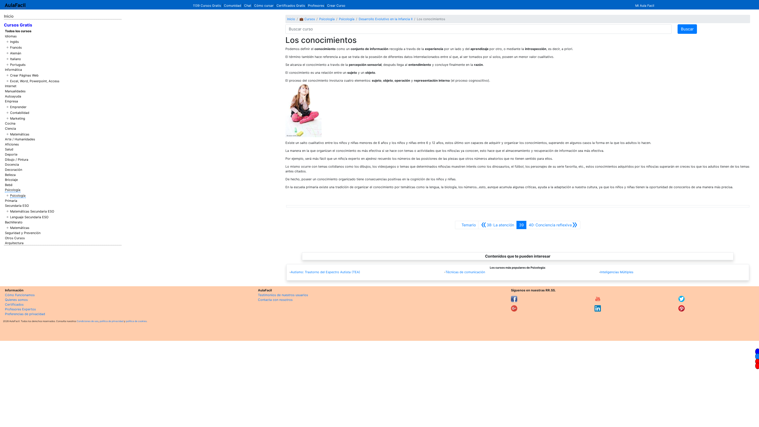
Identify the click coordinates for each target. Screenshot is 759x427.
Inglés (14, 42)
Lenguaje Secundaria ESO (29, 217)
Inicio (8, 16)
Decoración (13, 170)
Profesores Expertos (20, 309)
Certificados (14, 304)
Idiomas (11, 36)
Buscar (687, 29)
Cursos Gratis (18, 25)
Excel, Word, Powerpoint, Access (34, 81)
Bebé (8, 185)
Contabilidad (19, 113)
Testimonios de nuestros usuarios (283, 295)
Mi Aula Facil (644, 6)
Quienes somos (16, 300)
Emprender (18, 107)
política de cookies (136, 321)
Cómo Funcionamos (20, 295)
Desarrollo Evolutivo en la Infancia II (386, 19)
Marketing (17, 118)
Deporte (11, 154)
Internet (10, 86)
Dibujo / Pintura (16, 160)
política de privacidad (111, 321)
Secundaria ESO (17, 206)
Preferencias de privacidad (25, 314)
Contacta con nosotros (275, 300)
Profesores (316, 6)
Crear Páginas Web (24, 75)
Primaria (11, 201)
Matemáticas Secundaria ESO (32, 211)
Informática (13, 70)
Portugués (17, 65)
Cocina (10, 123)
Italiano (15, 59)
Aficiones (12, 144)
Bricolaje (11, 180)
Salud (9, 149)
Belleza (10, 175)
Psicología (12, 190)
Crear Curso (336, 6)
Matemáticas (19, 134)
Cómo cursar (264, 6)
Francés (16, 47)
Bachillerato (14, 222)
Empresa (11, 101)
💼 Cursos (307, 19)
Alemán (15, 53)
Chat (247, 6)
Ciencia (10, 128)
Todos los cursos (18, 31)
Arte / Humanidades (20, 139)
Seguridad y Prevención (23, 233)
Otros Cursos (15, 238)
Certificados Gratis (291, 6)
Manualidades (15, 91)
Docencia (12, 164)
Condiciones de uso (87, 321)
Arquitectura (14, 243)
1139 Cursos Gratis (207, 6)
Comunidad (232, 6)
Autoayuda (13, 96)
